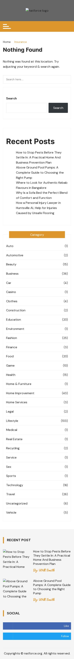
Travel (10, 494)
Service (11, 457)
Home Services (16, 402)
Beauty (11, 264)
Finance (11, 347)
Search (11, 98)
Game (10, 365)
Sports (11, 476)
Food (10, 356)
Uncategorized (16, 503)
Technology (14, 485)
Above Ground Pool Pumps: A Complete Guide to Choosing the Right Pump (40, 172)
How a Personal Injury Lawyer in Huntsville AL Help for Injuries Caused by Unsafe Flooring (38, 208)
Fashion (11, 338)
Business (12, 273)
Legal (10, 411)
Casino (11, 292)
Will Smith (47, 570)
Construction (15, 310)
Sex (8, 467)
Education (13, 319)
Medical (11, 430)
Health (10, 375)
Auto (9, 246)
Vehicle (11, 512)
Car (8, 283)
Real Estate (14, 439)
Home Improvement (20, 393)
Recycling (13, 448)
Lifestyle (12, 421)
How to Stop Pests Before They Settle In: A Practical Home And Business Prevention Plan (39, 157)
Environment (15, 329)
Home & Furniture (18, 384)
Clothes (11, 301)
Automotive (14, 255)
